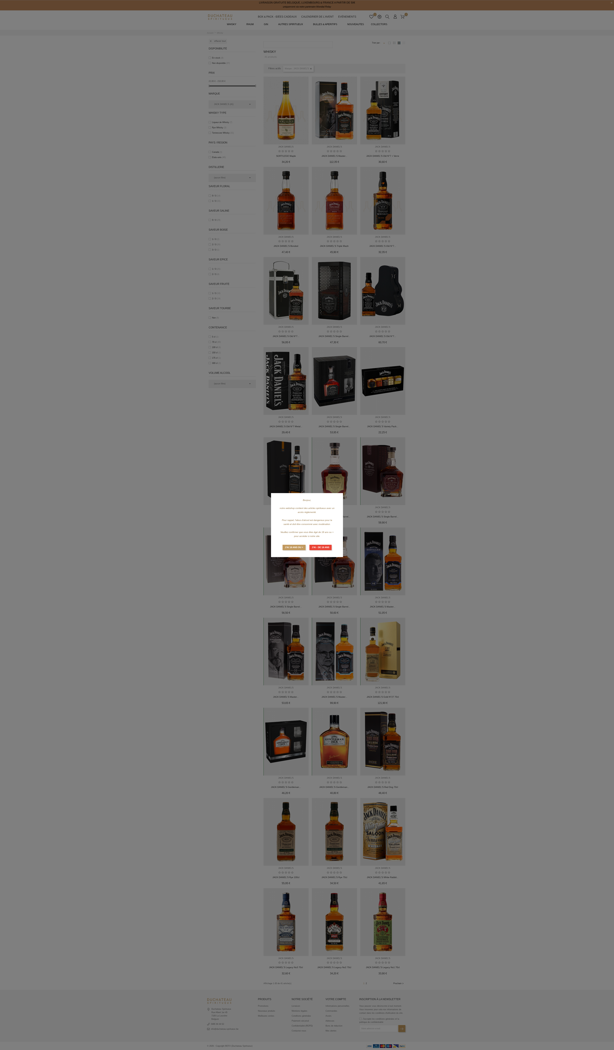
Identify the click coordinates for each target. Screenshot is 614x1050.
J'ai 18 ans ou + (294, 547)
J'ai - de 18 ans (320, 547)
